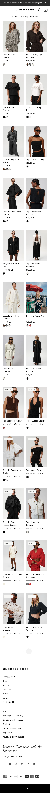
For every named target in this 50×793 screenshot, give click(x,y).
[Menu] (4, 10)
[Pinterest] (22, 764)
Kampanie (7, 689)
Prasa (5, 694)
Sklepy (6, 685)
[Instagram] (16, 764)
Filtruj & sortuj (25, 789)
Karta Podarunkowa (12, 728)
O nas (5, 681)
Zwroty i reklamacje (13, 720)
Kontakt (6, 724)
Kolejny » (29, 651)
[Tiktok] (28, 764)
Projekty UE (8, 702)
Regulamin (7, 732)
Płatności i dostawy (13, 716)
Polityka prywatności (13, 737)
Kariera (6, 698)
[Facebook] (4, 764)
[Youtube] (10, 764)
